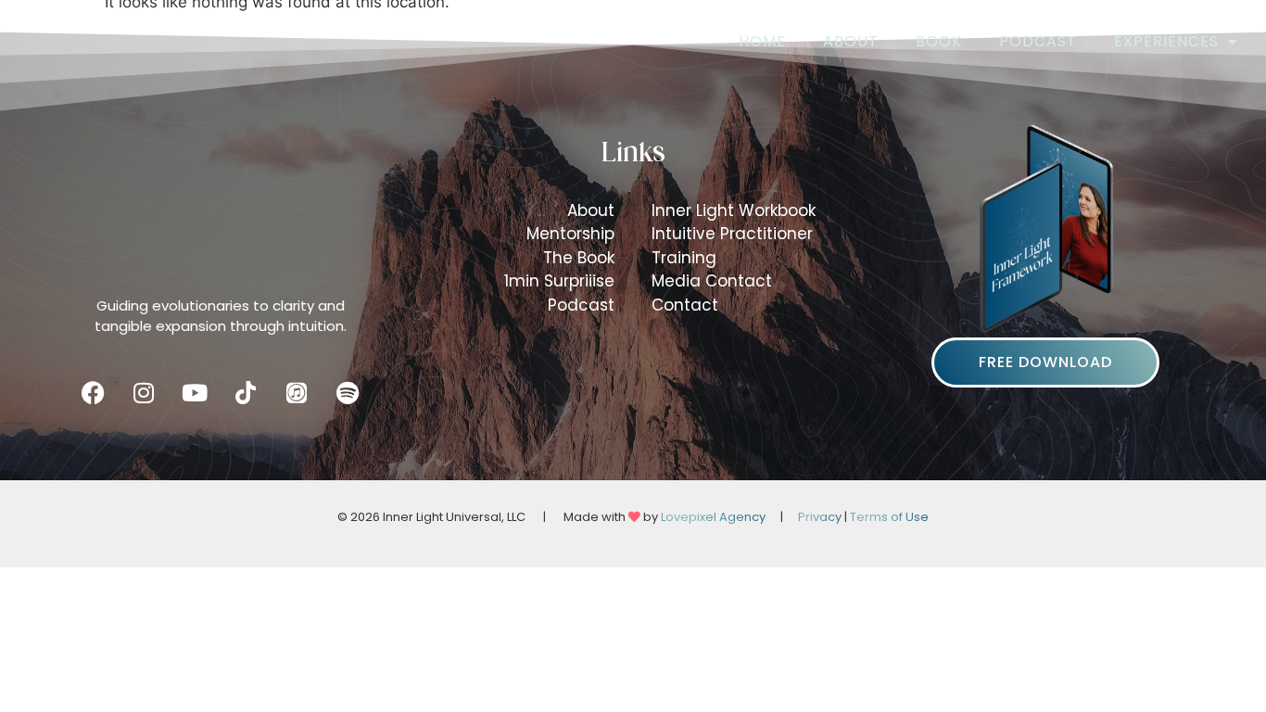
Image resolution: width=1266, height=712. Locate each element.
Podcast (1038, 41)
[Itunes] (296, 392)
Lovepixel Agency (713, 517)
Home (762, 41)
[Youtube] (194, 392)
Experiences (1166, 41)
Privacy (820, 517)
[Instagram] (143, 392)
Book (939, 41)
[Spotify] (347, 392)
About (851, 41)
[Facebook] (93, 392)
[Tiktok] (245, 392)
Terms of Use (889, 517)
